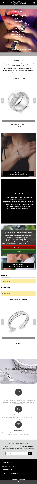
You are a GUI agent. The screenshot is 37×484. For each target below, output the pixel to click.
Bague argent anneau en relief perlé (18, 341)
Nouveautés (5, 276)
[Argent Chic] (18, 2)
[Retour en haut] (18, 482)
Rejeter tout (18, 247)
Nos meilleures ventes (18, 300)
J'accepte (18, 251)
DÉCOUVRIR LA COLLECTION (18, 45)
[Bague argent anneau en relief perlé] (18, 320)
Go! (30, 453)
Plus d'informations (8, 243)
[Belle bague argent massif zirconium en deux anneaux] (18, 101)
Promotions (5, 288)
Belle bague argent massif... (18, 124)
